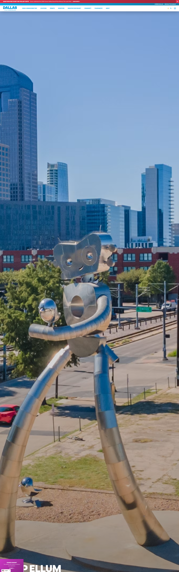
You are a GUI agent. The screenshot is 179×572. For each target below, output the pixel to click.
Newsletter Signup (170, 4)
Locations (43, 8)
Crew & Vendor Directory (29, 8)
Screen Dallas (159, 4)
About (108, 8)
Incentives (61, 8)
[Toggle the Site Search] (171, 8)
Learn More (76, 1)
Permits (52, 8)
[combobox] (6, 570)
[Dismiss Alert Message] (177, 1)
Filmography (99, 8)
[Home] (10, 8)
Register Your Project (74, 8)
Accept (11, 568)
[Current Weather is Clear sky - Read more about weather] (168, 8)
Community (87, 8)
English (6, 570)
